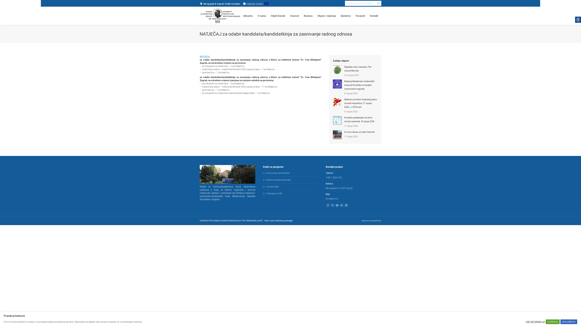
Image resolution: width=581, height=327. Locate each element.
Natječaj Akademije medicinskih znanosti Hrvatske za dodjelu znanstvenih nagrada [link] (359, 85)
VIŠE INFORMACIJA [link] (535, 321)
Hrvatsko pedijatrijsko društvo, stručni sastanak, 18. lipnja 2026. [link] (359, 119)
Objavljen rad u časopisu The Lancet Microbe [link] (357, 69)
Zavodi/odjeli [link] (272, 186)
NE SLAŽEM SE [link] (568, 322)
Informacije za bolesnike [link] (278, 173)
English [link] (259, 4)
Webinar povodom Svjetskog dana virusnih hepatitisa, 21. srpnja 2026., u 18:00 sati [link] (360, 103)
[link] (244, 4)
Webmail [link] (251, 4)
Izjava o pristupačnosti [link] (371, 221)
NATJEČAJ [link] (205, 56)
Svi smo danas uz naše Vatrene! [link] (359, 132)
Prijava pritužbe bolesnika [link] (278, 180)
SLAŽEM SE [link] (553, 322)
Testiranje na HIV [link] (274, 193)
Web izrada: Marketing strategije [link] (278, 221)
